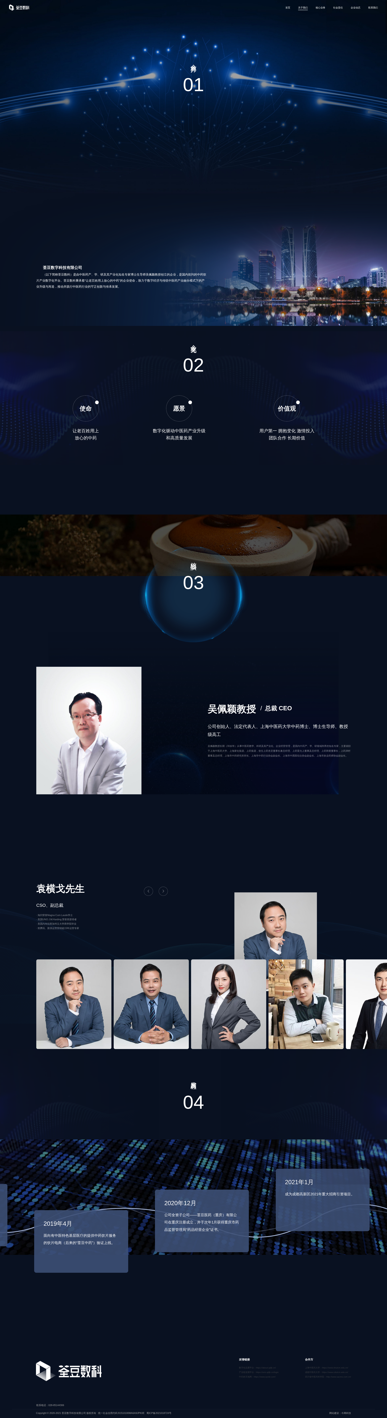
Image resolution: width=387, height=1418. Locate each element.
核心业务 (320, 7)
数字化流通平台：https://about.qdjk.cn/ (257, 1367)
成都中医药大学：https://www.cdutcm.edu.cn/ (326, 1372)
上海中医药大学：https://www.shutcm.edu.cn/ (326, 1367)
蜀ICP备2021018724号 (158, 1413)
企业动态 (355, 7)
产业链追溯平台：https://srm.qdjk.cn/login (259, 1372)
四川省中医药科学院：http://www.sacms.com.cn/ (328, 1377)
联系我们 (373, 7)
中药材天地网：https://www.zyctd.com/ (257, 1377)
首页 (287, 7)
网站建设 (334, 1413)
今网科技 (346, 1413)
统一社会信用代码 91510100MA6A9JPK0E (121, 1413)
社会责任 (338, 7)
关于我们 (303, 7)
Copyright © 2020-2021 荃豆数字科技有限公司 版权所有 (66, 1413)
